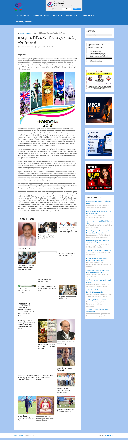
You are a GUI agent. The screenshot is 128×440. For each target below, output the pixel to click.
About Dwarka (22, 15)
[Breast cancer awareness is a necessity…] (66, 329)
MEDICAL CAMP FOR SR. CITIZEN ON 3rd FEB (67, 254)
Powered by (50, 8)
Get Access (77, 8)
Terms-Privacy (88, 15)
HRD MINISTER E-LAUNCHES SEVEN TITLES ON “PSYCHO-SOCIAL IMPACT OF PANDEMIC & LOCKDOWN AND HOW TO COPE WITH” (27, 310)
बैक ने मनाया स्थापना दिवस (24, 248)
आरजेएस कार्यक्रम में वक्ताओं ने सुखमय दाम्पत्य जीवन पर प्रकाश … (97, 311)
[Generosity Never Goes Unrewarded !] (66, 356)
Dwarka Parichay (19, 435)
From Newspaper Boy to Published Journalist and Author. (97, 242)
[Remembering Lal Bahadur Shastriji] (47, 264)
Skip (67, 8)
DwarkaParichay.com (26, 47)
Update (28, 33)
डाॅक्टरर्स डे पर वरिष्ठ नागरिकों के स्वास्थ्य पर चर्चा (98, 250)
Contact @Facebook (24, 22)
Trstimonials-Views (41, 15)
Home (22, 33)
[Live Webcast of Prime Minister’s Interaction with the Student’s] (27, 258)
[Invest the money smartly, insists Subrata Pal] (27, 405)
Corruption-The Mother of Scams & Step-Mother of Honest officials (27, 377)
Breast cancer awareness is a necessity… (65, 343)
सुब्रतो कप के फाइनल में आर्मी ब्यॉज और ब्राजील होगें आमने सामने (65, 410)
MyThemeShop (109, 435)
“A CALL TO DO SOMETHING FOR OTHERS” (24, 291)
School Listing (72, 15)
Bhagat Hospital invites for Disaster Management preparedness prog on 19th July (68, 231)
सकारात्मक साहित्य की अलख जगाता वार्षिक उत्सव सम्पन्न (98, 202)
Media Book (57, 15)
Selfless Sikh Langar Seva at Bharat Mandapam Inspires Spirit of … (97, 271)
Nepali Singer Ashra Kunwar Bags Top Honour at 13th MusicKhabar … (98, 232)
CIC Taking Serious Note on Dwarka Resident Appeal (44, 377)
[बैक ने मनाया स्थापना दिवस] (27, 234)
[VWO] (54, 8)
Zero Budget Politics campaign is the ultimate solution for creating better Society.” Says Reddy (27, 324)
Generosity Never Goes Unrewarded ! (64, 369)
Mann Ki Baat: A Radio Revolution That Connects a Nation (98, 212)
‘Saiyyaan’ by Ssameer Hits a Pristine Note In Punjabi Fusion (46, 237)
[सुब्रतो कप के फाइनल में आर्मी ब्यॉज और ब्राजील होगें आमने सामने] (66, 402)
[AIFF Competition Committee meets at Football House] (66, 379)
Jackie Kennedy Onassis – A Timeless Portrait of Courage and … (98, 291)
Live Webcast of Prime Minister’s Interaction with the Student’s (26, 267)
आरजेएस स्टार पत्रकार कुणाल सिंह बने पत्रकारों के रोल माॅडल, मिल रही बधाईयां (47, 288)
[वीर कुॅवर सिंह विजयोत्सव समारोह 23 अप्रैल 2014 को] (68, 290)
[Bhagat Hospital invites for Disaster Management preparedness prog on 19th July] (68, 224)
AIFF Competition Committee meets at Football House (64, 390)
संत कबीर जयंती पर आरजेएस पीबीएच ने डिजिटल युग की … (99, 222)
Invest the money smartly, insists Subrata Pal (26, 418)
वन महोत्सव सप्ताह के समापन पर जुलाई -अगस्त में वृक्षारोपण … (98, 281)
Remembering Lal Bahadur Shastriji (44, 280)
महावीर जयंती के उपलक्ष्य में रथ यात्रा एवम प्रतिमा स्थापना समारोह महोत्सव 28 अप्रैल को (44, 419)
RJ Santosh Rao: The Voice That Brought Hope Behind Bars (96, 259)
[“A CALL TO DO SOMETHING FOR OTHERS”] (27, 286)
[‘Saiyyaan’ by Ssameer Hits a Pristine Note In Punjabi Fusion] (47, 227)
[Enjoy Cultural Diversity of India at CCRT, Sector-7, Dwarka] (47, 331)
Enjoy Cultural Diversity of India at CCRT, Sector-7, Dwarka (47, 346)
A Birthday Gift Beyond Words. (96, 300)
